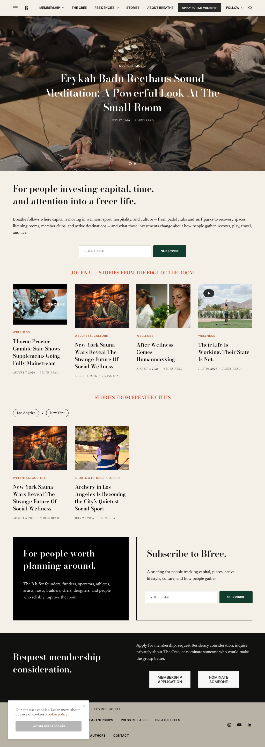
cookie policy (57, 714)
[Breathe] (26, 8)
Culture (126, 66)
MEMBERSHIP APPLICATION (170, 679)
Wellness (21, 332)
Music (140, 66)
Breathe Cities (167, 720)
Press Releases (134, 720)
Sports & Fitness (90, 478)
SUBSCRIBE (170, 251)
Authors (98, 735)
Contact (121, 735)
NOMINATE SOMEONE (218, 679)
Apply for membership (199, 8)
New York (57, 413)
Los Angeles (26, 413)
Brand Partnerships (95, 720)
